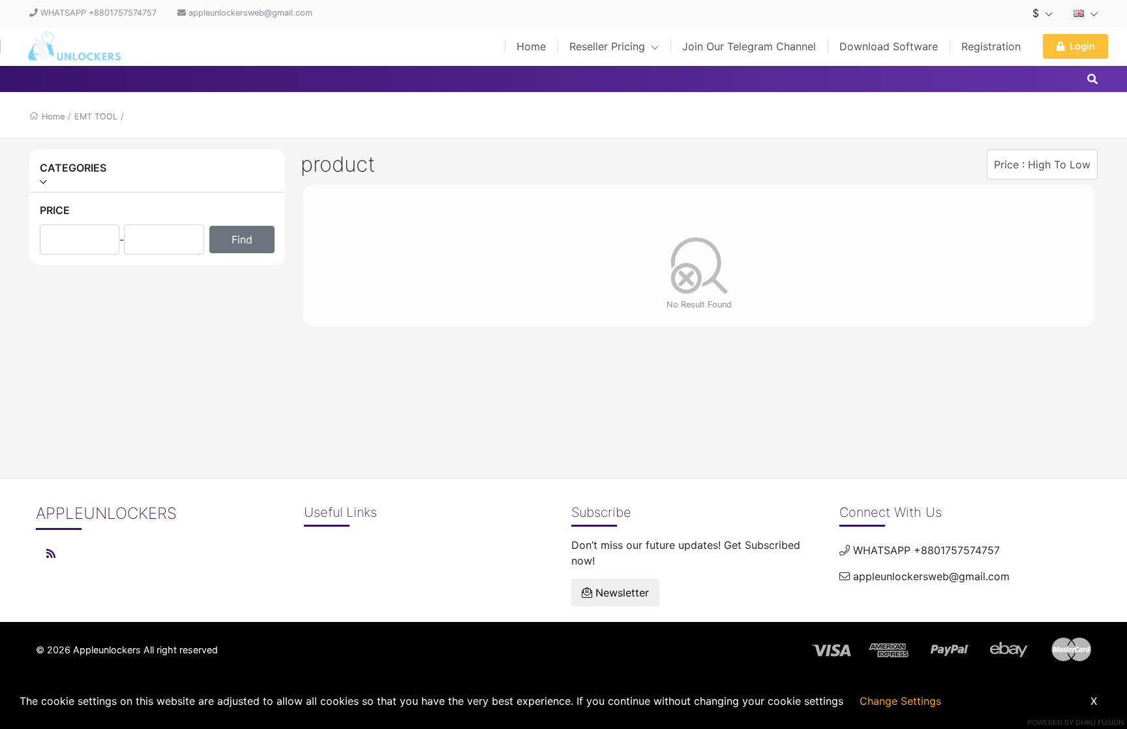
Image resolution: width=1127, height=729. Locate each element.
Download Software (888, 46)
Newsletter (620, 592)
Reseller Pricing (608, 46)
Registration (991, 46)
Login (1082, 46)
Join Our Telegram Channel (749, 46)
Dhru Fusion (1099, 722)
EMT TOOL (95, 116)
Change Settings (900, 700)
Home (531, 46)
